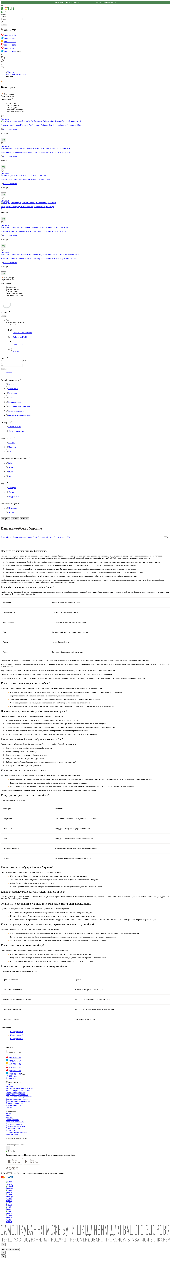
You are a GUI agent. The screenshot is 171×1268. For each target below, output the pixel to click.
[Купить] (3, 140)
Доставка (9, 1118)
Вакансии (9, 1086)
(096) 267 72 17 (10, 38)
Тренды (9, 1107)
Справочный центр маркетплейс (19, 1097)
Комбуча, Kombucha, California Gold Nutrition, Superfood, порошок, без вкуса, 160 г (33, 231)
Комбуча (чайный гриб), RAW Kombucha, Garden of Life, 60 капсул (27, 207)
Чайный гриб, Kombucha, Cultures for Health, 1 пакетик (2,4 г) (25, 179)
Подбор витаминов (13, 1105)
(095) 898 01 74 (10, 35)
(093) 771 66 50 (10, 42)
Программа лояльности (15, 1122)
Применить (24, 519)
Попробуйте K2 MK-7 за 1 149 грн (67, 2)
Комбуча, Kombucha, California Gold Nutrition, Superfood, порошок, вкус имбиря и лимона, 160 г (39, 259)
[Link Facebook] (7, 1169)
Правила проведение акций (17, 1099)
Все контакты (11, 1078)
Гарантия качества (13, 1128)
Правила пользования (14, 1103)
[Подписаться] (8, 1148)
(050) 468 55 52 (10, 45)
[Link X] (16, 1169)
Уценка (8, 1115)
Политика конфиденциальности (18, 1101)
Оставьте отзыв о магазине (16, 1132)
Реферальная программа (15, 1126)
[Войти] (2, 55)
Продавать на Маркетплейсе (17, 1095)
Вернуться (5, 519)
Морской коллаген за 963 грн (106, 2)
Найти (4, 25)
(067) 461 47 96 (10, 52)
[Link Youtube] (13, 1169)
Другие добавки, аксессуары (17, 74)
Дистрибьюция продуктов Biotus (19, 1090)
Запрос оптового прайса (15, 1093)
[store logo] (7, 9)
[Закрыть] (3, 1244)
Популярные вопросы (14, 1130)
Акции (8, 1113)
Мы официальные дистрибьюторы (19, 1088)
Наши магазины (12, 1134)
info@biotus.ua (11, 1076)
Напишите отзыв (10, 129)
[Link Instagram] (10, 1169)
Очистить (15, 519)
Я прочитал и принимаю (10, 1249)
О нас (8, 1084)
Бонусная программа (14, 1124)
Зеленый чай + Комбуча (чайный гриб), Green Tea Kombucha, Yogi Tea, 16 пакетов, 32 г (35, 152)
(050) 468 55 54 (10, 48)
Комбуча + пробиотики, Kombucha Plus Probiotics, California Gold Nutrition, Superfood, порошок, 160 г (41, 125)
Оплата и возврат (12, 1120)
